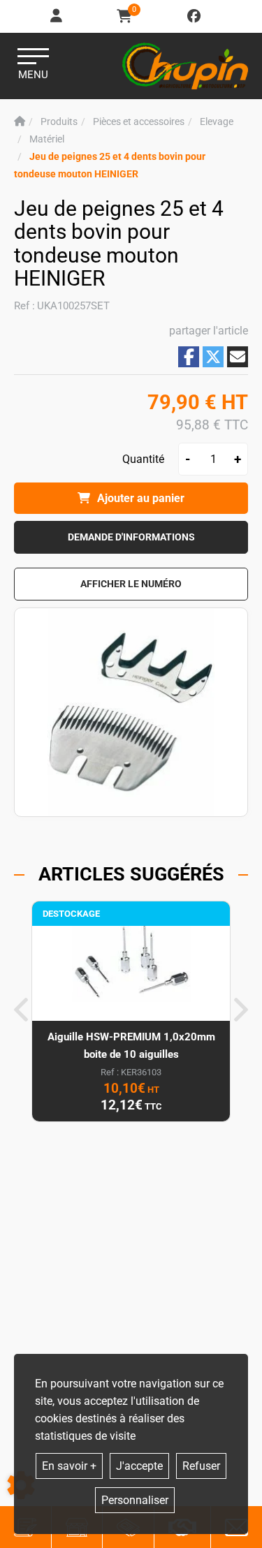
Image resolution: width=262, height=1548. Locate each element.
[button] (131, 584)
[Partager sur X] (213, 356)
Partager (189, 356)
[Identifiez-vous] (57, 16)
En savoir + (69, 1466)
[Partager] (237, 356)
